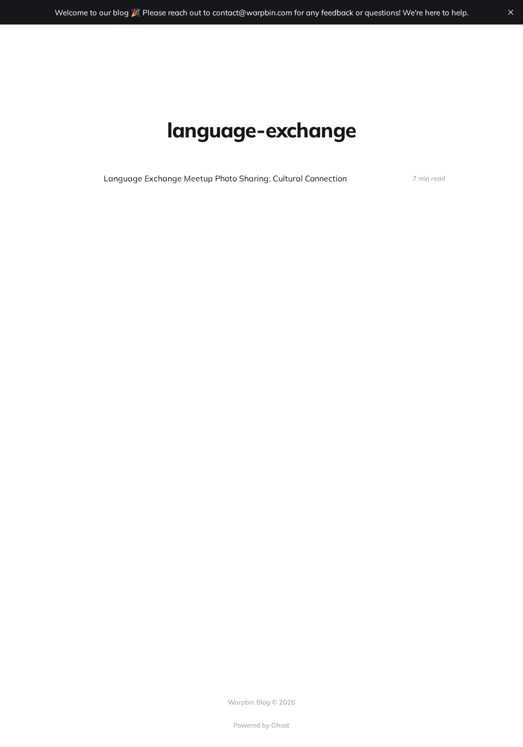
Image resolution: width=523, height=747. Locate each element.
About (256, 50)
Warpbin (298, 50)
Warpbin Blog (54, 50)
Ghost (280, 725)
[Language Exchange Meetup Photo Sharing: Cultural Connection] (261, 179)
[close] (511, 12)
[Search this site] (500, 50)
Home (220, 50)
